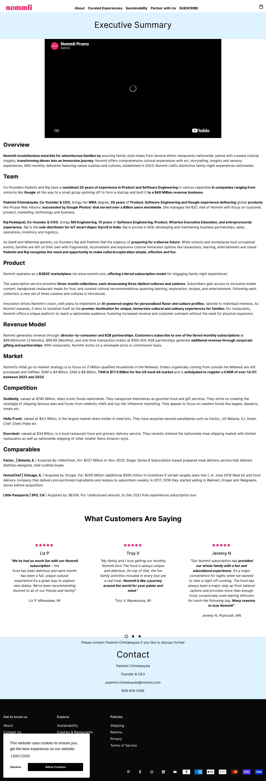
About (80, 8)
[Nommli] (18, 6)
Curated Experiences (105, 8)
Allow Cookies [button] (55, 767)
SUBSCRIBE (188, 8)
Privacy (116, 739)
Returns (116, 732)
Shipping (117, 725)
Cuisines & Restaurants (75, 732)
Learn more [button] (20, 755)
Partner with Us (163, 8)
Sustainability (136, 8)
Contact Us (12, 732)
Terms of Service (123, 745)
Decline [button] (15, 767)
